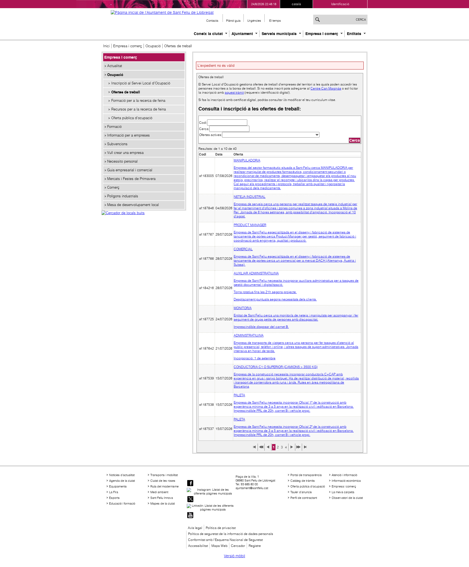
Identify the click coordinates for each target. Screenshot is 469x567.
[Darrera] (305, 449)
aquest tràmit (234, 92)
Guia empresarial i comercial (129, 170)
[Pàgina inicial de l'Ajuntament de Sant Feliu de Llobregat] (162, 12)
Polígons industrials (122, 196)
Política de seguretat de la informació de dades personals (230, 534)
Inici (106, 46)
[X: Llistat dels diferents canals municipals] (190, 499)
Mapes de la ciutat (162, 503)
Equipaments (118, 486)
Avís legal (195, 528)
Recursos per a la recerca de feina (138, 109)
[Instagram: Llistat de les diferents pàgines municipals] (210, 491)
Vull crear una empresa (125, 152)
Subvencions (117, 144)
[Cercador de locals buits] (144, 219)
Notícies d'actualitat (122, 475)
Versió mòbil (234, 555)
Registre (255, 546)
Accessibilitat (198, 546)
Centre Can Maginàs (325, 88)
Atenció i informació (344, 475)
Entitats (354, 33)
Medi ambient (159, 492)
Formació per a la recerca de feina (138, 100)
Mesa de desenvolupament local (133, 204)
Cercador (238, 546)
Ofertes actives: (210, 135)
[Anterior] (268, 449)
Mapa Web (219, 546)
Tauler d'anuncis (301, 492)
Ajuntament (242, 33)
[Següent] (292, 449)
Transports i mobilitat (164, 475)
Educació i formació (122, 503)
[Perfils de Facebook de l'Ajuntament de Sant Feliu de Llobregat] (190, 483)
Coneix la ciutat (208, 33)
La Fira (113, 492)
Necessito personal (122, 161)
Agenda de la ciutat (122, 481)
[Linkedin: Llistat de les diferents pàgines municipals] (210, 507)
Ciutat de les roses (162, 481)
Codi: (203, 123)
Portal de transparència (306, 475)
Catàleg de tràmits (302, 481)
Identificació (340, 4)
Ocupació (153, 46)
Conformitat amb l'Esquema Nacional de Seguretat (225, 540)
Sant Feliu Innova (161, 498)
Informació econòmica (346, 481)
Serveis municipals (279, 33)
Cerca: (204, 129)
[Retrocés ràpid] (261, 449)
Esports (114, 498)
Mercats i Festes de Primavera (131, 178)
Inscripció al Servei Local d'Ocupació (140, 83)
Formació (114, 126)
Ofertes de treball (125, 92)
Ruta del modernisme (164, 486)
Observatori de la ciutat (347, 498)
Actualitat (114, 66)
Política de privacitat (221, 528)
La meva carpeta (343, 492)
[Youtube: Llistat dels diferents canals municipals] (190, 516)
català (296, 4)
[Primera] (254, 449)
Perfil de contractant (303, 498)
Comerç (113, 187)
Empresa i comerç (321, 33)
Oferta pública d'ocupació (131, 118)
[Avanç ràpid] (298, 449)
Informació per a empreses (128, 135)
